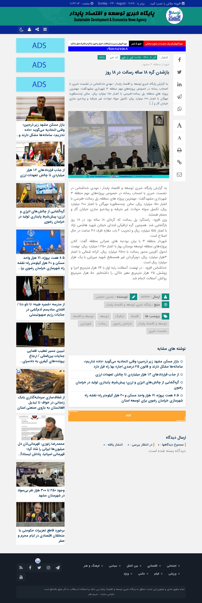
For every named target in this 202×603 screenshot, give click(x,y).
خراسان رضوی (122, 323)
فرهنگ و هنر (92, 565)
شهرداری (85, 323)
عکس (141, 573)
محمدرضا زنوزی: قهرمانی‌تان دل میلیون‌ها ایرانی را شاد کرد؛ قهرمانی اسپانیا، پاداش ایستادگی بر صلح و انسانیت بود (41, 451)
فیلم (156, 573)
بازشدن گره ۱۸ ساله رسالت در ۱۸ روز (137, 72)
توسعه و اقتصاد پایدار (152, 323)
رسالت (102, 323)
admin (145, 296)
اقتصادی (152, 565)
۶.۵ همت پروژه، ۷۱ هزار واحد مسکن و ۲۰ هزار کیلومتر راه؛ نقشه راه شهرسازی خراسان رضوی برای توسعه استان (133, 398)
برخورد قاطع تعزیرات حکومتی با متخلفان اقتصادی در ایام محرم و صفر (41, 535)
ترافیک (119, 316)
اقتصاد (135, 316)
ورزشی (172, 573)
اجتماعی (171, 565)
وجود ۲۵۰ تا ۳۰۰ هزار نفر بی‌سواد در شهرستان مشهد (41, 493)
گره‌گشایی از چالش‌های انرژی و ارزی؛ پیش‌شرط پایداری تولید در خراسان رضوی (129, 385)
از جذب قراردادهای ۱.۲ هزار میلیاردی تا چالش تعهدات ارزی (137, 374)
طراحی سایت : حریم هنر (101, 594)
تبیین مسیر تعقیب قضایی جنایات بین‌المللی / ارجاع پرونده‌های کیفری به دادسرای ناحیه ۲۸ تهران (43, 358)
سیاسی (113, 565)
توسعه (104, 316)
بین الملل (132, 565)
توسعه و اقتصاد (83, 316)
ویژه (126, 573)
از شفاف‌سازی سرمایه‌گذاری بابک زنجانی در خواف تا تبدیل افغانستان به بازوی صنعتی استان (41, 402)
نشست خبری (158, 331)
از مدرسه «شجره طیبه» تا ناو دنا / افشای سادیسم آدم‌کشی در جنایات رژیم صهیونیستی (41, 309)
